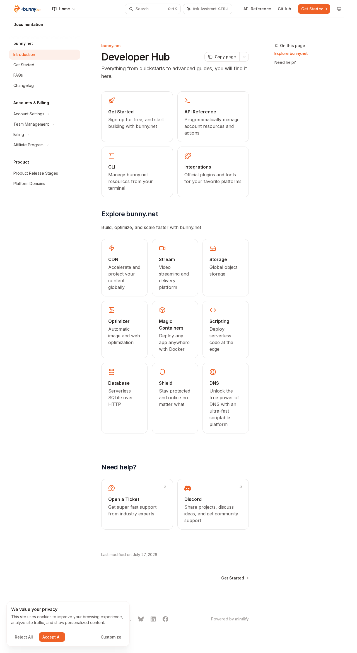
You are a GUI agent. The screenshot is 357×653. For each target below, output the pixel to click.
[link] (137, 116)
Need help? (285, 62)
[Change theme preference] (339, 8)
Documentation (28, 24)
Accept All (52, 637)
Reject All (24, 637)
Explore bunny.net (291, 53)
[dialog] (68, 624)
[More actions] (244, 57)
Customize (111, 637)
